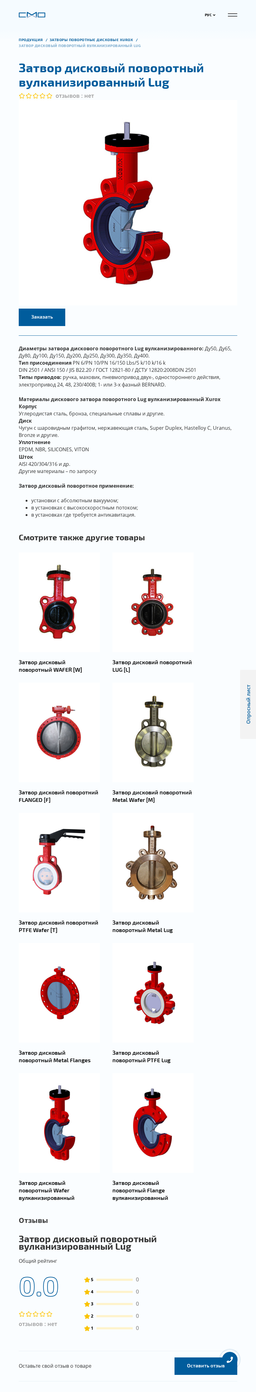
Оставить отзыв (206, 1365)
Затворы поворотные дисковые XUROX (92, 39)
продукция (31, 39)
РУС (208, 14)
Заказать (42, 317)
